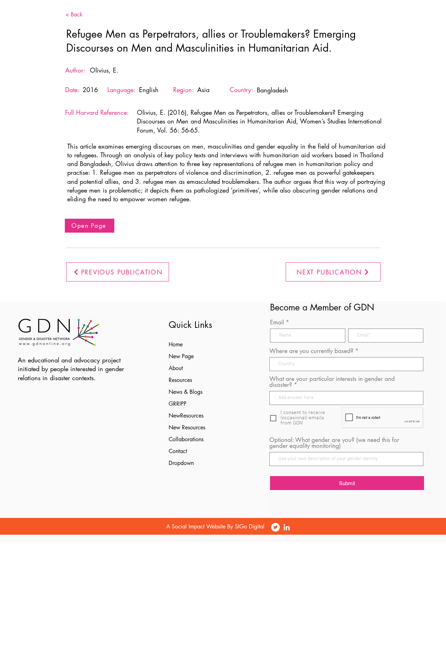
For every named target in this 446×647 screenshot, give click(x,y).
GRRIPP (177, 403)
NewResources (186, 415)
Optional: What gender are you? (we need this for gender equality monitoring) (334, 443)
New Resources (187, 427)
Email (277, 322)
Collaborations (186, 439)
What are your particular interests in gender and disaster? (332, 382)
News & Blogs (185, 392)
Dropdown (181, 463)
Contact (178, 451)
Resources (180, 380)
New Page (181, 356)
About (176, 368)
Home (176, 344)
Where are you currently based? (311, 351)
